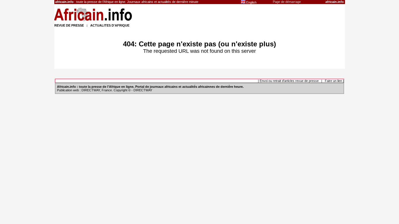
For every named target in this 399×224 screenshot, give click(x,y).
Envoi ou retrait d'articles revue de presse (289, 81)
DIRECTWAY (90, 90)
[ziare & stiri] (93, 21)
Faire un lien (333, 81)
